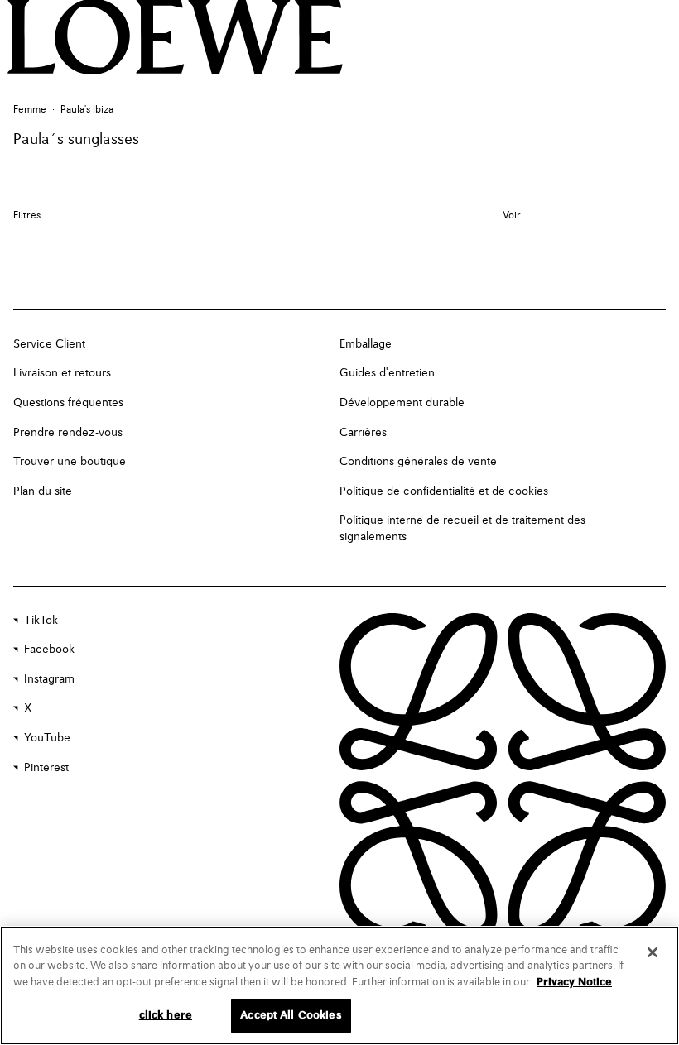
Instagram (49, 679)
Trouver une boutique (69, 461)
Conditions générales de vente (418, 461)
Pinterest (46, 768)
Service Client (49, 344)
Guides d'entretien (387, 373)
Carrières (363, 433)
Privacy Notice (574, 982)
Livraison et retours (62, 373)
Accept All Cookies (290, 1015)
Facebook (49, 649)
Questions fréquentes (68, 403)
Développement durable (402, 403)
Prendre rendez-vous (68, 433)
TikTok (41, 620)
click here (165, 1015)
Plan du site (42, 491)
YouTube (47, 738)
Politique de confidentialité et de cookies (444, 491)
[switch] (512, 216)
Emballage (366, 344)
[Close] (652, 952)
